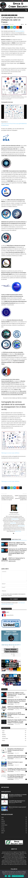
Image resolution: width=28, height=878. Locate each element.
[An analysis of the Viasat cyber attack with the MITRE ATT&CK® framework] (4, 770)
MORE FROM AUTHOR (16, 539)
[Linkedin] (8, 27)
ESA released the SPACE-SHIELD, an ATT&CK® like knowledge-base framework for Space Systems (16, 776)
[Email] (20, 27)
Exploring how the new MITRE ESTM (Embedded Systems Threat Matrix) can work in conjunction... (16, 701)
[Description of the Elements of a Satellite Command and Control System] (4, 750)
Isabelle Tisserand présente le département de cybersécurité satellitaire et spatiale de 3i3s (21, 497)
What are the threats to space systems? (17, 807)
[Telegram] (14, 27)
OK (5, 876)
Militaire (12, 15)
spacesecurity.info (21, 525)
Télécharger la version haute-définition (10, 453)
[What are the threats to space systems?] (4, 764)
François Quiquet (5, 24)
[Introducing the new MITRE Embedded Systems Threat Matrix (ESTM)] (4, 714)
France (9, 15)
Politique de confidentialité (17, 876)
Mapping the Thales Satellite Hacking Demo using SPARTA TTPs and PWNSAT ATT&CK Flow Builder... (16, 721)
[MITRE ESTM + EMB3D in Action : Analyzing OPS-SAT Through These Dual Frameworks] (4, 544)
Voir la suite (24, 864)
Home (2, 13)
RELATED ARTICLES (6, 539)
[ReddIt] (17, 27)
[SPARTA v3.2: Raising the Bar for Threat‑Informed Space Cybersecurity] (4, 559)
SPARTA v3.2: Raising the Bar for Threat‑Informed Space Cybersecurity (16, 559)
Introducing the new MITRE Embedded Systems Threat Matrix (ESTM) (16, 714)
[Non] (26, 874)
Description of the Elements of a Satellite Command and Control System (15, 750)
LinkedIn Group (13, 523)
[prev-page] (2, 564)
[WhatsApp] (11, 27)
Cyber (6, 13)
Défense (6, 15)
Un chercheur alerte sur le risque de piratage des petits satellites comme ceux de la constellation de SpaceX (7, 497)
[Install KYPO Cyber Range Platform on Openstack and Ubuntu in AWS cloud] (4, 757)
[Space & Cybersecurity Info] (14, 5)
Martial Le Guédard (19, 31)
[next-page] (4, 564)
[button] (2, 10)
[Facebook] (2, 27)
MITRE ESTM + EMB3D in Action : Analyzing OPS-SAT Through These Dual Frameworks (17, 544)
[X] (5, 27)
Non (9, 876)
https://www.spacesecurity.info (14, 514)
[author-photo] (14, 510)
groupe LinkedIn (18, 531)
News (16, 15)
